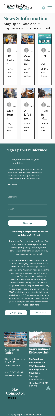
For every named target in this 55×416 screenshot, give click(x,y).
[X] (15, 398)
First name (12, 184)
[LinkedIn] (13, 398)
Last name (12, 197)
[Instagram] (11, 398)
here (37, 304)
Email (11, 209)
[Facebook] (9, 398)
